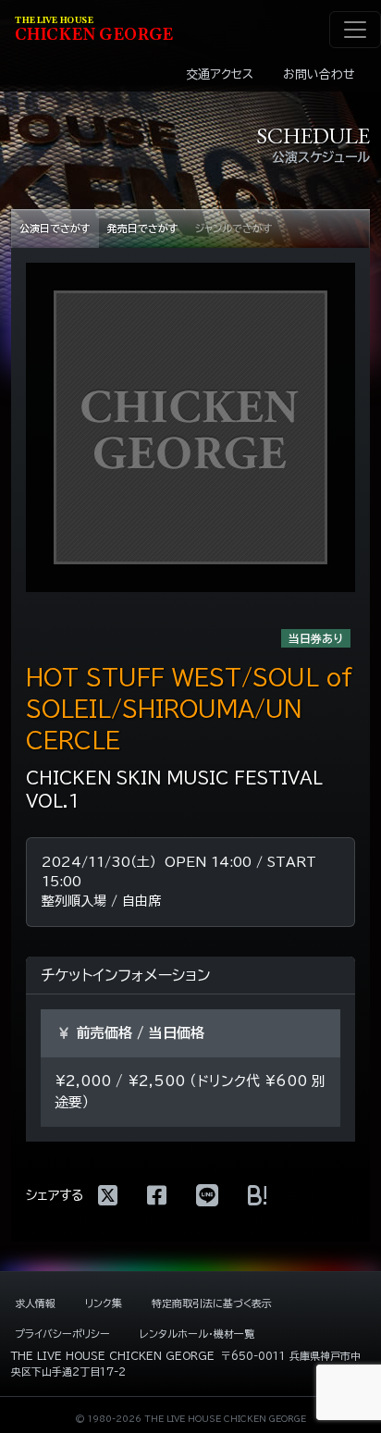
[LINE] (207, 1195)
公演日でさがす (55, 228)
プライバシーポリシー (62, 1333)
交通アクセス (219, 74)
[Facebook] (156, 1195)
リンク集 (103, 1303)
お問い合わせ (319, 74)
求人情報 (35, 1303)
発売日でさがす (142, 228)
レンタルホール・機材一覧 (197, 1333)
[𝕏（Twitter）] (107, 1195)
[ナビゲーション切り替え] (355, 29)
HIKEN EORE (94, 30)
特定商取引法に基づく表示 (212, 1303)
